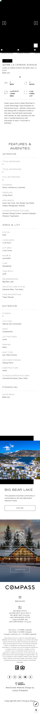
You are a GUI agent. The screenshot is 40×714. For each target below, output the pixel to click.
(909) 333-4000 (20, 601)
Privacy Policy (28, 701)
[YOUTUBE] (25, 677)
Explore (20, 508)
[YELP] (30, 677)
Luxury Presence (20, 690)
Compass (20, 640)
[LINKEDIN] (20, 677)
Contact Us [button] (20, 569)
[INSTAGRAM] (15, 677)
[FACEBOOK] (9, 677)
